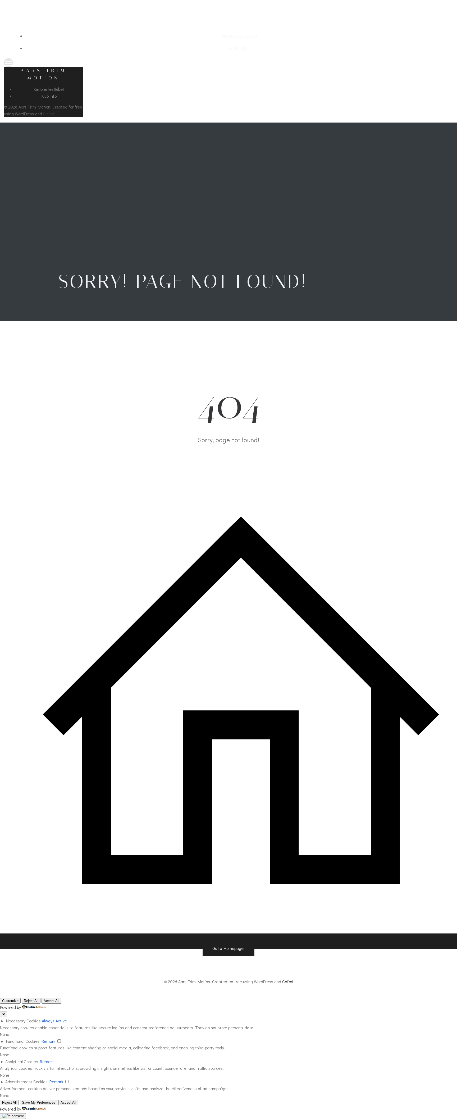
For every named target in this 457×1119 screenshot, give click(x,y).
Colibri (48, 113)
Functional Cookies (23, 1041)
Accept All (51, 1001)
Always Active (54, 1020)
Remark (48, 1041)
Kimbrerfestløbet (239, 36)
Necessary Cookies (23, 1020)
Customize (10, 1001)
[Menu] (228, 62)
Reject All (31, 1001)
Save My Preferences (38, 1102)
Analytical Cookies (21, 1061)
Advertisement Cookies (26, 1081)
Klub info (239, 48)
